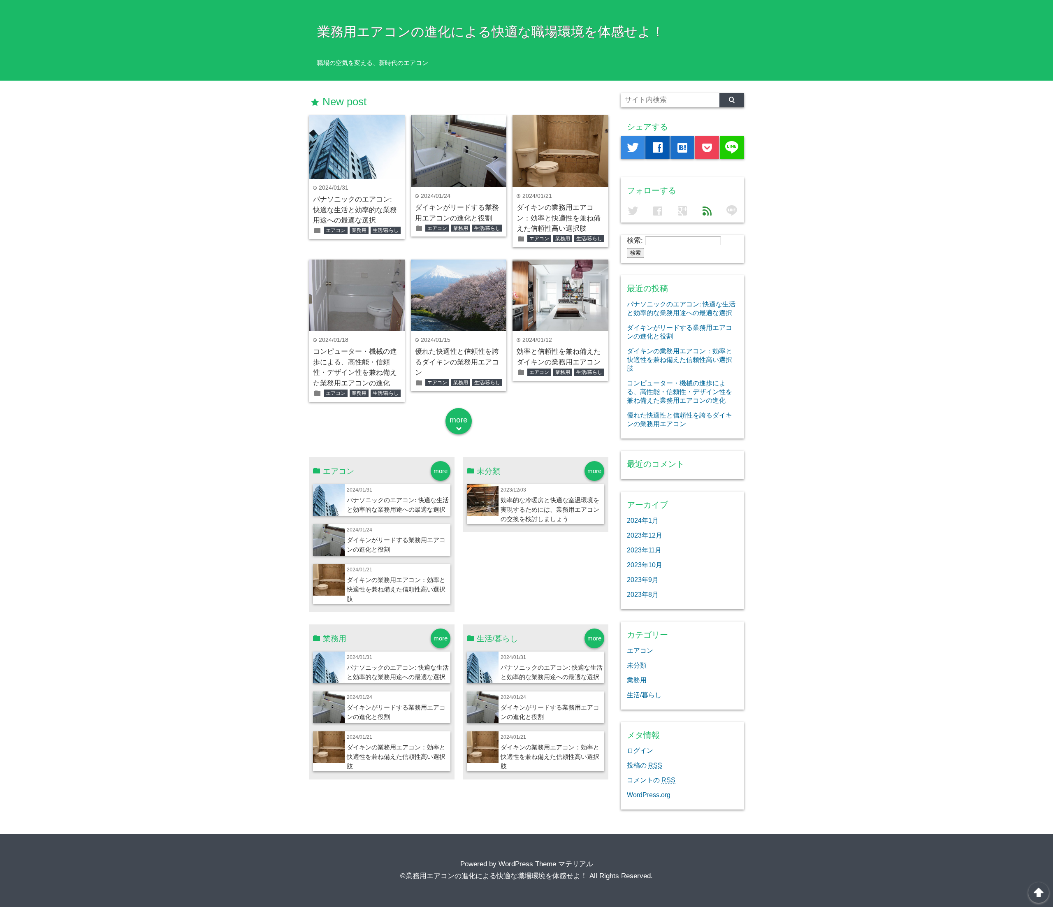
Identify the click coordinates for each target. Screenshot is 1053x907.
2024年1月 (643, 520)
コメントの (651, 780)
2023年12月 (644, 535)
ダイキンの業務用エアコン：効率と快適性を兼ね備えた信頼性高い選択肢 (559, 218)
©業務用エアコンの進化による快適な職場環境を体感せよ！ (493, 876)
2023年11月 (644, 550)
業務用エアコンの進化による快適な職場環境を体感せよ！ (490, 31)
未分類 (637, 665)
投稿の (644, 765)
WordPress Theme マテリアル (546, 864)
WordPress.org (648, 794)
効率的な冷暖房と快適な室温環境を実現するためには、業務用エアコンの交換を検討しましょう (550, 509)
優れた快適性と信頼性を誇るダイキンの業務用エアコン (457, 362)
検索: (635, 240)
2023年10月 (644, 564)
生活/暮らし (386, 230)
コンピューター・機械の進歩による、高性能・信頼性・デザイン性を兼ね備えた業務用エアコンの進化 (679, 391)
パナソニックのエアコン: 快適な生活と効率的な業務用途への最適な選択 (355, 209)
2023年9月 (643, 579)
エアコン (336, 230)
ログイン (640, 750)
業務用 (359, 230)
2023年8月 (643, 594)
